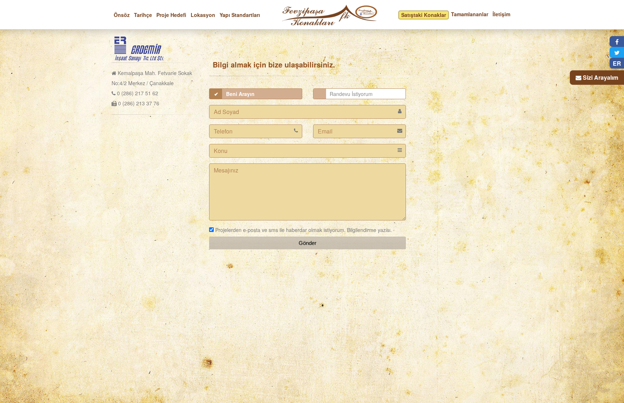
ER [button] (617, 63)
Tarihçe (143, 14)
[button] (617, 41)
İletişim (501, 14)
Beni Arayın (240, 93)
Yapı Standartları (240, 14)
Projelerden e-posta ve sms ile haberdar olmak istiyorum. (280, 229)
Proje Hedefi (171, 14)
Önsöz (122, 14)
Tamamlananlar (469, 14)
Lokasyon (203, 14)
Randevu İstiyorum (351, 93)
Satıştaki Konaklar (423, 14)
